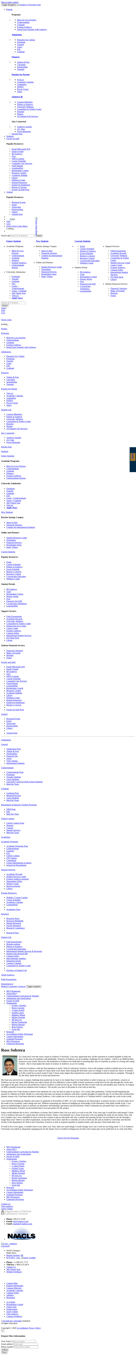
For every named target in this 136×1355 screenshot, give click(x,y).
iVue (14, 156)
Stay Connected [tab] (7, 433)
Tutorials (20, 69)
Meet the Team (12, 784)
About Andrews (7, 975)
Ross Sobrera (17, 1027)
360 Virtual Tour (19, 293)
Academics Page (13, 909)
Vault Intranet (17, 166)
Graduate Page (12, 793)
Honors (20, 114)
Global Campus (13, 856)
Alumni (9, 192)
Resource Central (19, 173)
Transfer (20, 44)
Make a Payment (117, 291)
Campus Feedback (14, 1316)
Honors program (13, 886)
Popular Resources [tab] (9, 893)
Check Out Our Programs (68, 1138)
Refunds (114, 293)
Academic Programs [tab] (9, 842)
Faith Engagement (118, 251)
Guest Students (12, 779)
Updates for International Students (20, 527)
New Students (42, 241)
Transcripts (16, 207)
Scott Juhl (16, 1029)
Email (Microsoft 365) (21, 149)
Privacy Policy (35, 1328)
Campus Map (12, 1283)
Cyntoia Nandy (18, 1010)
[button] (26, 226)
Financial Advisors (49, 253)
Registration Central (20, 170)
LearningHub (17, 168)
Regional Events (19, 202)
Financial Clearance (118, 288)
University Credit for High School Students (24, 782)
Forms (113, 295)
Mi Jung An (17, 1020)
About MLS (11, 993)
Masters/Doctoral (13, 795)
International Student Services (18, 635)
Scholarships (22, 67)
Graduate (21, 25)
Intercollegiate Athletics (16, 958)
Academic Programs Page (17, 846)
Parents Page (17, 134)
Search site (5, 235)
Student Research (13, 923)
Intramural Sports (13, 961)
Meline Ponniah (18, 1017)
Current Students (82, 241)
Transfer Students (13, 777)
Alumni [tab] (4, 714)
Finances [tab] (4, 373)
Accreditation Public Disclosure (19, 1034)
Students (10, 136)
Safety (19, 91)
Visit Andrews (12, 1314)
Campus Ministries (25, 102)
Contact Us (11, 1267)
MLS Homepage (13, 991)
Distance (15, 260)
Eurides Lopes (18, 1013)
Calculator (21, 64)
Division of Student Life (16, 970)
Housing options (13, 944)
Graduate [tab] (5, 789)
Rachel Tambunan (19, 1022)
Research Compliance (15, 928)
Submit (5, 1350)
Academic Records (118, 253)
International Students (15, 763)
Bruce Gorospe (18, 1008)
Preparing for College (26, 40)
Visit (8, 221)
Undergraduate (23, 22)
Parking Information (14, 1286)
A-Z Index (10, 1302)
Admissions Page (13, 749)
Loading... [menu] (10, 228)
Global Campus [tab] (7, 818)
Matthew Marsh (18, 1015)
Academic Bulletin (19, 175)
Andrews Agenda (24, 127)
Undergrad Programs (15, 1044)
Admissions (17, 35)
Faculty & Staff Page (20, 189)
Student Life (17, 97)
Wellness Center (18, 180)
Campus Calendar (13, 963)
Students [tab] (4, 451)
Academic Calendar (25, 82)
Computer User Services (22, 163)
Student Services (13, 830)
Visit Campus (12, 761)
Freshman (21, 42)
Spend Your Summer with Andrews (32, 29)
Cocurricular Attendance (85, 287)
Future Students (13, 241)
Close (4, 1353)
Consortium (11, 860)
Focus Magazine (24, 131)
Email (14, 205)
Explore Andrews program (17, 879)
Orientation (46, 269)
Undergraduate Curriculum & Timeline (22, 996)
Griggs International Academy (19, 863)
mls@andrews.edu (20, 1221)
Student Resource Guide (51, 267)
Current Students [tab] (8, 552)
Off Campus (11, 858)
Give (8, 224)
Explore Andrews (24, 27)
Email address (7, 1344)
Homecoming (17, 209)
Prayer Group (22, 89)
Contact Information (14, 1036)
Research (10, 1032)
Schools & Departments (16, 865)
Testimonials (11, 1003)
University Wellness (25, 107)
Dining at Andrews (25, 104)
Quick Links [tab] (6, 320)
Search (5, 306)
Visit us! (20, 80)
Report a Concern (19, 187)
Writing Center (12, 884)
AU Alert (21, 129)
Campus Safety (116, 270)
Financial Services (49, 272)
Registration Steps (48, 274)
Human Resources (19, 182)
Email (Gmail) (18, 151)
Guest (19, 47)
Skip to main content (9, 2)
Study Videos (47, 276)
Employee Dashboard (21, 185)
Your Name (6, 1341)
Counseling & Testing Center (29, 109)
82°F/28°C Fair (13, 1258)
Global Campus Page (15, 823)
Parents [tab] (4, 329)
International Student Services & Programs (24, 951)
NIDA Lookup (18, 159)
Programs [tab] (5, 333)
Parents (9, 9)
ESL (19, 49)
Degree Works (86, 279)
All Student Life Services (27, 116)
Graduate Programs (14, 1039)
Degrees (9, 825)
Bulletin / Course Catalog (17, 897)
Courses (9, 828)
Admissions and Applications (18, 998)
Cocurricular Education (89, 261)
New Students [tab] (7, 512)
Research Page (12, 933)
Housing (20, 111)
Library (15, 178)
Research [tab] (5, 914)
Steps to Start (46, 251)
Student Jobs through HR (17, 954)
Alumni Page (17, 214)
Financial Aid (12, 756)
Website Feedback (14, 1272)
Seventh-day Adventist (12, 1321)
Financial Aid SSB (88, 284)
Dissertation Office (14, 881)
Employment (11, 1309)
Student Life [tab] (6, 410)
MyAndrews (17, 154)
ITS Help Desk (116, 277)
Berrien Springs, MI (14, 1255)
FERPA (20, 87)
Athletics (10, 1295)
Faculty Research (13, 925)
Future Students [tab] (7, 456)
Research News (13, 918)
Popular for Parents (21, 74)
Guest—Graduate (19, 291)
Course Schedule (19, 161)
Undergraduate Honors (16, 478)
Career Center (116, 265)
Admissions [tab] (6, 352)
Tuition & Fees (23, 62)
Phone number (7, 1347)
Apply (12, 219)
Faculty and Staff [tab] (8, 662)
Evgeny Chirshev (19, 1005)
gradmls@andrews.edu (22, 1224)
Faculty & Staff (12, 139)
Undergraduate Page (15, 772)
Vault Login (11, 1307)
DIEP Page (11, 809)
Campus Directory (14, 1288)
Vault (82, 274)
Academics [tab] (5, 837)
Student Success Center (120, 263)
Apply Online (12, 1311)
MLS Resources (13, 1041)
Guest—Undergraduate (18, 287)
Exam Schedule (86, 253)
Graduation (21, 84)
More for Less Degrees (26, 20)
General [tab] (4, 744)
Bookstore (10, 1297)
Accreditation (22, 1328)
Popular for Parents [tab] (9, 389)
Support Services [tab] (8, 870)
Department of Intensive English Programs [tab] (19, 805)
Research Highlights (14, 921)
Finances (16, 57)
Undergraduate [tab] (7, 768)
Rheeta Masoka (18, 1024)
